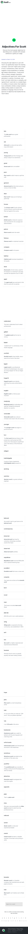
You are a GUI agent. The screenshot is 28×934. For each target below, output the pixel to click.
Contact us (14, 931)
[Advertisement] (14, 19)
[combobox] (14, 904)
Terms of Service (12, 929)
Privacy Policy (20, 929)
